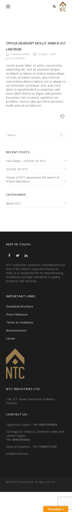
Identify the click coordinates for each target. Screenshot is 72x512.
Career (10, 338)
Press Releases (17, 314)
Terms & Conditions (19, 322)
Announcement (16, 330)
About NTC (13, 203)
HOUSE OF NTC (17, 169)
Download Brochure (19, 306)
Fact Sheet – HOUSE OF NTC (26, 161)
